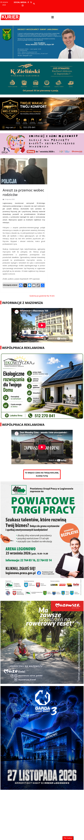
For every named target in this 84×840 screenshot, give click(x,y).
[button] (52, 17)
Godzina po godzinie (38, 296)
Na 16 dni (50, 296)
